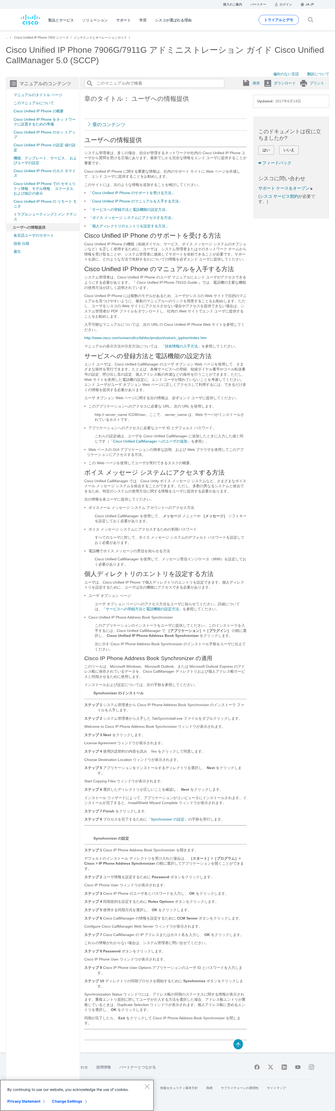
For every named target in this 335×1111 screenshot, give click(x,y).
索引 (17, 251)
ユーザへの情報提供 (29, 227)
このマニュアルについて (34, 103)
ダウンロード (285, 83)
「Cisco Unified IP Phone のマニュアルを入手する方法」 (135, 201)
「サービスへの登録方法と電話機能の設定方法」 (128, 209)
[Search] (89, 83)
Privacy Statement (23, 1101)
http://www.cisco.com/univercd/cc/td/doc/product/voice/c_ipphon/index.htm (145, 338)
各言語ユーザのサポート (34, 235)
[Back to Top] (238, 1044)
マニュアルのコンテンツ (45, 83)
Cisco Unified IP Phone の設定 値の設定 (45, 147)
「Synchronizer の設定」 (167, 819)
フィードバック (277, 163)
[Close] (147, 1086)
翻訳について (318, 74)
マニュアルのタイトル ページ (38, 95)
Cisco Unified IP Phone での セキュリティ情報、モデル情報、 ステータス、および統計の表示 (45, 188)
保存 (256, 83)
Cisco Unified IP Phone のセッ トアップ (45, 134)
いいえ (288, 150)
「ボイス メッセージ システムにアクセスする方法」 (131, 218)
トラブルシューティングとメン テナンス (45, 216)
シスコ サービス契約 (279, 196)
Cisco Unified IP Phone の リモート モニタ (45, 203)
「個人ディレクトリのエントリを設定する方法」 (128, 226)
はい (266, 150)
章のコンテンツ (108, 124)
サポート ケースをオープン (284, 188)
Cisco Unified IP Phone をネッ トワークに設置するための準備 (45, 121)
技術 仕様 (21, 243)
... (7, 37)
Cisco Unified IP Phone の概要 (39, 111)
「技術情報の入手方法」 (181, 346)
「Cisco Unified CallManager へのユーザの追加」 (150, 441)
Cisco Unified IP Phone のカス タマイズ (45, 173)
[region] (77, 1095)
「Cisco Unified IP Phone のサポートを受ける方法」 (131, 193)
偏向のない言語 (286, 74)
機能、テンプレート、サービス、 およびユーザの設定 (45, 160)
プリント (317, 83)
